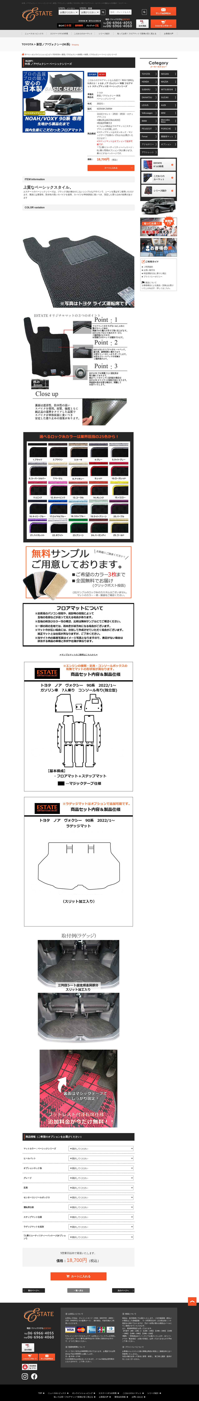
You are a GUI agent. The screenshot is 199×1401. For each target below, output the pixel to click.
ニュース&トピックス (57, 1393)
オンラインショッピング (41, 54)
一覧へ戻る (78, 1290)
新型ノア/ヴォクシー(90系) (72, 54)
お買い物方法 (149, 270)
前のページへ (33, 1290)
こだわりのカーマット (83, 34)
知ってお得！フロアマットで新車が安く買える (73, 1397)
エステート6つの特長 (59, 34)
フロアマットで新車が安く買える (136, 34)
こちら (167, 288)
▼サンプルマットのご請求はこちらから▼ (78, 655)
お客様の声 (168, 34)
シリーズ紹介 (104, 34)
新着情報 (82, 21)
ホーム (27, 54)
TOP (40, 1393)
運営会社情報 (94, 21)
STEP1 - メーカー (66, 8)
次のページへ (123, 1290)
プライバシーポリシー (153, 277)
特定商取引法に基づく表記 (155, 273)
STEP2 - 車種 (86, 8)
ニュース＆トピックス (34, 34)
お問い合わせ (137, 1397)
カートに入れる (111, 168)
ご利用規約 (148, 267)
